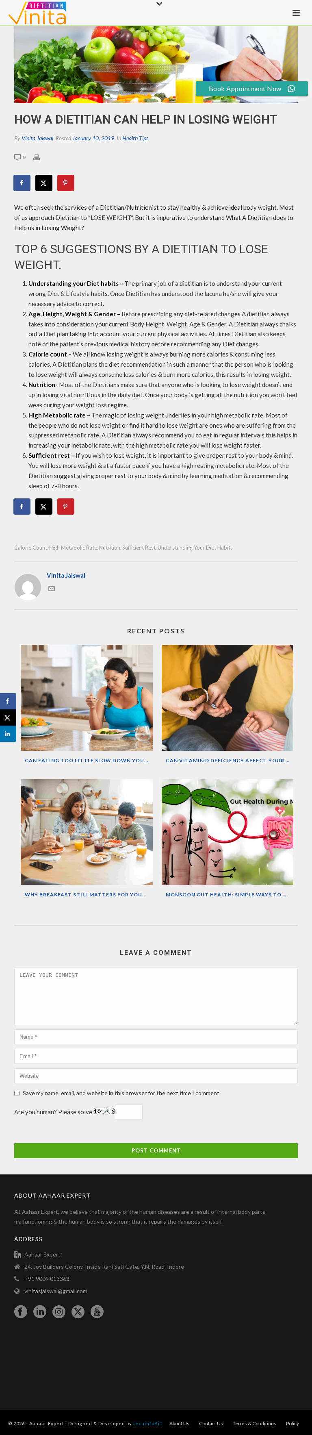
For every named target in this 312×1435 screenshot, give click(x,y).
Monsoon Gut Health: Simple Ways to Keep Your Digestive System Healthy (230, 894)
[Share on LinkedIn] (8, 734)
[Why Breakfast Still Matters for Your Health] (87, 832)
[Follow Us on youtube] (97, 1312)
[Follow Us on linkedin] (39, 1312)
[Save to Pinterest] (66, 183)
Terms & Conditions (254, 1423)
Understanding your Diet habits (195, 547)
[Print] (40, 157)
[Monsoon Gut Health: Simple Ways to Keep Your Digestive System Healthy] (228, 832)
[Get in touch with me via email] (51, 589)
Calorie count (30, 547)
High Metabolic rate (73, 547)
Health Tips (135, 138)
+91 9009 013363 (46, 1278)
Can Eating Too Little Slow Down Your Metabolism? (89, 760)
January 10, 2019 (93, 138)
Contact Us (211, 1423)
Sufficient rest (139, 547)
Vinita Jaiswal (37, 138)
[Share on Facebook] (22, 183)
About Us (179, 1423)
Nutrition (109, 547)
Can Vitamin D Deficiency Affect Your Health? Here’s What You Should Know (230, 760)
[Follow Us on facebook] (20, 1312)
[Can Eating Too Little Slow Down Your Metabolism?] (87, 698)
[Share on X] (44, 183)
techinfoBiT (148, 1423)
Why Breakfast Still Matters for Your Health (89, 894)
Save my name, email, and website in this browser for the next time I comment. (122, 1092)
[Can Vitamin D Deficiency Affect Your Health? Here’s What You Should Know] (228, 698)
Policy (292, 1423)
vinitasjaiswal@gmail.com (55, 1290)
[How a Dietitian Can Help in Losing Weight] (156, 64)
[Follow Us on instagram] (58, 1312)
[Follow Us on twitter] (78, 1312)
